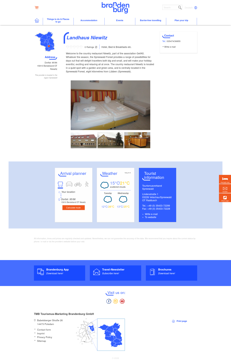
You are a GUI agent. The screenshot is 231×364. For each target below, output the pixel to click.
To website (150, 217)
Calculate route (73, 207)
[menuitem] (189, 7)
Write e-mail (151, 214)
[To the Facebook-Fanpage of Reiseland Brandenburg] (108, 301)
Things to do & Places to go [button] (58, 20)
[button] (225, 197)
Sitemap (41, 340)
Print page (182, 321)
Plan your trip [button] (181, 20)
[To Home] (38, 21)
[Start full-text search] (180, 7)
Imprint (41, 333)
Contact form (44, 329)
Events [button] (119, 20)
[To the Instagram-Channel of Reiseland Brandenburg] (115, 301)
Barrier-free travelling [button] (150, 20)
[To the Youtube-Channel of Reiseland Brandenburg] (122, 301)
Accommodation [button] (88, 20)
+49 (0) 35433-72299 (158, 205)
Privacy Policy (44, 337)
